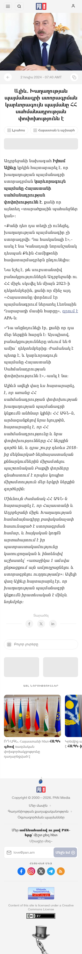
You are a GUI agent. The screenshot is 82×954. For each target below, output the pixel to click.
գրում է (70, 311)
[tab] (32, 927)
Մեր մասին (38, 805)
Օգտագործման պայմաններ (41, 817)
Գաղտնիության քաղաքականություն (38, 811)
